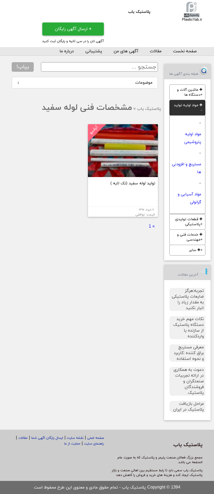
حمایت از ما (72, 443)
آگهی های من (126, 51)
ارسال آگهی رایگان (73, 29)
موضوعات (84, 83)
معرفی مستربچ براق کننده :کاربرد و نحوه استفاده (189, 353)
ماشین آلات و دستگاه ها (190, 92)
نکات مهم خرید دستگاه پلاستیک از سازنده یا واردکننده (188, 327)
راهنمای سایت (93, 443)
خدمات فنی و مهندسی (190, 237)
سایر (194, 250)
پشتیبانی (93, 51)
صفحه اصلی (95, 438)
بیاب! (22, 67)
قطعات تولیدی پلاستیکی (189, 222)
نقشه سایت (75, 438)
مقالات (156, 51)
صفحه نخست (185, 51)
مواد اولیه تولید (188, 105)
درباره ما (67, 51)
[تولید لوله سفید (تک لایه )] (123, 175)
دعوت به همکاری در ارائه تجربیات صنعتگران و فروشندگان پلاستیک (189, 381)
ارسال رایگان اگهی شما (47, 438)
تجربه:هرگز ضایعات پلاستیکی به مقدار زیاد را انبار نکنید (188, 299)
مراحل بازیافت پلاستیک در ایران (188, 406)
